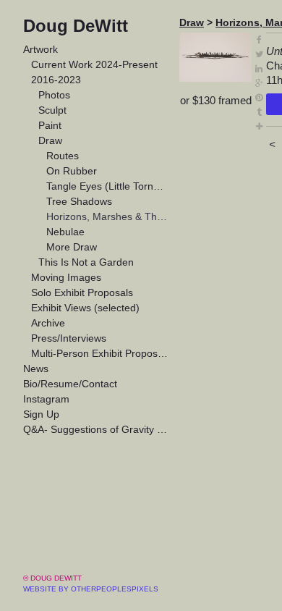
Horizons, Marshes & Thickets (107, 216)
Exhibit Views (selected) (85, 307)
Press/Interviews (68, 338)
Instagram (46, 399)
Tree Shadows (79, 201)
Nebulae (65, 231)
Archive (48, 323)
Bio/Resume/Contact (70, 383)
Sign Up (41, 414)
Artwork (40, 49)
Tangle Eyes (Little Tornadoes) (107, 186)
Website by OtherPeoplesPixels (90, 589)
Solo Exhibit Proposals (82, 292)
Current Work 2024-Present (94, 64)
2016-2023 (56, 79)
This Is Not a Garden (86, 262)
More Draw (71, 247)
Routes (62, 155)
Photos (54, 95)
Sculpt (52, 110)
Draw (50, 140)
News (35, 368)
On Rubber (71, 171)
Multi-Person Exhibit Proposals (99, 353)
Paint (49, 125)
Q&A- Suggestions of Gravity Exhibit (95, 429)
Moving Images (66, 277)
